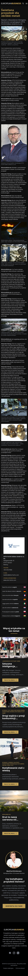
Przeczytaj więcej (9, 680)
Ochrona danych (20, 968)
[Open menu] (26, 3)
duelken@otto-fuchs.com (11, 575)
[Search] (23, 3)
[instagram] (14, 953)
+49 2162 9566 (7, 570)
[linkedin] (18, 953)
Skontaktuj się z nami (14, 906)
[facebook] (10, 953)
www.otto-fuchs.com (9, 580)
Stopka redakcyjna (8, 968)
